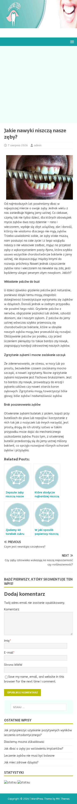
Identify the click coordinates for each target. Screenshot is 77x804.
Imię (7, 640)
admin (37, 145)
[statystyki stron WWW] (10, 782)
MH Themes (62, 798)
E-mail (8, 652)
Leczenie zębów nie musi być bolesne (29, 755)
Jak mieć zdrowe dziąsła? (21, 762)
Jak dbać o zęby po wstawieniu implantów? (33, 748)
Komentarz (11, 609)
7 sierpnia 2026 (18, 145)
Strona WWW (13, 665)
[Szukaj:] (39, 707)
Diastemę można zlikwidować (24, 742)
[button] (71, 41)
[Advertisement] (38, 84)
